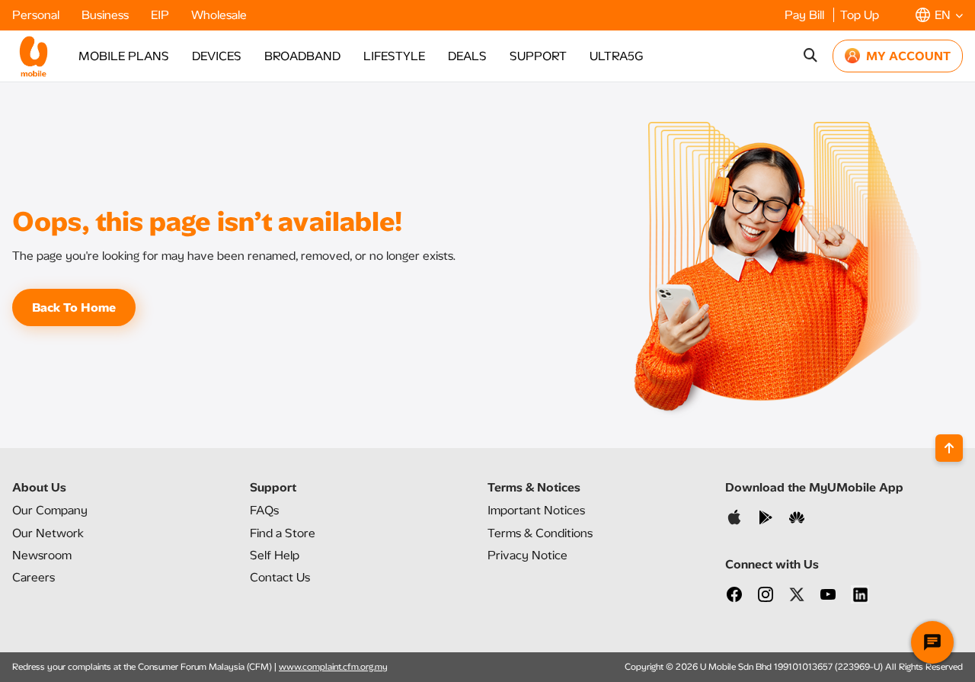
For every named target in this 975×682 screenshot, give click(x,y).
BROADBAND (302, 56)
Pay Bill (806, 15)
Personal (37, 15)
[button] (939, 15)
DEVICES (216, 56)
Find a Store (282, 533)
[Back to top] (949, 448)
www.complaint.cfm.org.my (333, 666)
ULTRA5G (616, 56)
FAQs (264, 510)
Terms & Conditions (540, 533)
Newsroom (42, 555)
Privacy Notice (527, 555)
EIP (161, 15)
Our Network (48, 533)
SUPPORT (538, 56)
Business (107, 15)
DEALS (467, 56)
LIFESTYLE (394, 56)
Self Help (274, 555)
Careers (33, 577)
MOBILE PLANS (123, 56)
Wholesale (219, 15)
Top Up (859, 15)
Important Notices (536, 510)
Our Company (50, 510)
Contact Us (280, 577)
